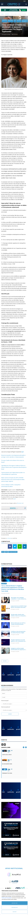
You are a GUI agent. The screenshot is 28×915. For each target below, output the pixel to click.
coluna (9, 538)
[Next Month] (26, 747)
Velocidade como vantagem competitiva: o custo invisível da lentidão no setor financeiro (18, 599)
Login (24, 1)
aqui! (14, 498)
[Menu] (2, 4)
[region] (14, 902)
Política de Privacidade (6, 897)
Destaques (10, 20)
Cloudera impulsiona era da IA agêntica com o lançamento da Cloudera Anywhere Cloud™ (18, 641)
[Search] (26, 4)
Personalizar (15, 907)
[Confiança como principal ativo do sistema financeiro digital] (5, 634)
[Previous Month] (23, 747)
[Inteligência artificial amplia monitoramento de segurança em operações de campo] (5, 651)
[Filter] (5, 744)
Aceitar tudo (14, 903)
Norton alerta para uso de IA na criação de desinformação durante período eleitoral (18, 624)
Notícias (19, 20)
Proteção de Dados (24, 21)
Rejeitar (14, 911)
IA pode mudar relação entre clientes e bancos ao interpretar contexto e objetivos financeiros (18, 616)
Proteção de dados (13, 551)
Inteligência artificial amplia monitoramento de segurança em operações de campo (18, 649)
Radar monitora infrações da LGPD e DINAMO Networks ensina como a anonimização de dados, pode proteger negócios (13, 479)
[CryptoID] (14, 4)
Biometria (4, 20)
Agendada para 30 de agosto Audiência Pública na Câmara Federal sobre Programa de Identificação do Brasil (13, 467)
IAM (15, 20)
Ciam (3, 551)
